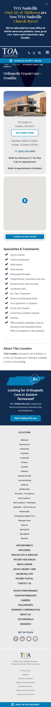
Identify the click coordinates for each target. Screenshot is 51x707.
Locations (15, 65)
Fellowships (25, 605)
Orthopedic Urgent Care (24, 516)
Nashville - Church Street (24, 507)
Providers (24, 550)
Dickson (24, 462)
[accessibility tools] (32, 52)
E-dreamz (36, 664)
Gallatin (24, 471)
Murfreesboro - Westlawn (24, 503)
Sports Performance (25, 590)
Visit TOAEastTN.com (25, 418)
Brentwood (24, 444)
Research (25, 624)
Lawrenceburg (24, 480)
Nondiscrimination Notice (25, 682)
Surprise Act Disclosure (25, 694)
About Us (25, 614)
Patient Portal (24, 578)
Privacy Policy (26, 671)
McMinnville (24, 489)
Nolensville (24, 511)
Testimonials (25, 619)
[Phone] (29, 52)
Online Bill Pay (24, 574)
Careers (25, 600)
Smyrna (24, 525)
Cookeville (24, 458)
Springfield (24, 534)
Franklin (24, 467)
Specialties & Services (24, 555)
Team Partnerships (25, 595)
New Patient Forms (25, 686)
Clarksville (24, 449)
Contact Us (24, 583)
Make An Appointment (27, 704)
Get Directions (25, 133)
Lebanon (24, 485)
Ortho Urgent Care (24, 569)
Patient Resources (24, 559)
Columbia (24, 453)
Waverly (24, 538)
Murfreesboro (24, 498)
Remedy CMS (25, 664)
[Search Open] (38, 52)
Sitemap (25, 675)
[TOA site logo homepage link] (10, 52)
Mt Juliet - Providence (24, 493)
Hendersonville (24, 476)
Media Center (24, 564)
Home (6, 65)
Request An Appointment (25, 690)
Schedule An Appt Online (26, 60)
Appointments (24, 545)
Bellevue (24, 440)
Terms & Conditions (25, 678)
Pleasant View (24, 520)
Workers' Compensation (25, 609)
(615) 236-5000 (26, 151)
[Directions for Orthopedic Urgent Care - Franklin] (25, 203)
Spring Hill (24, 529)
